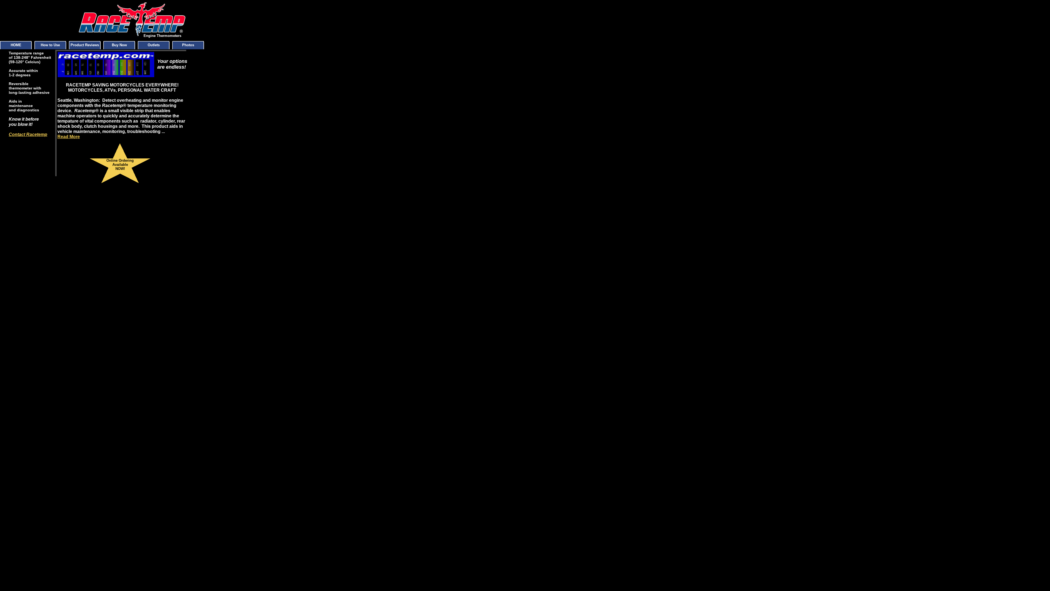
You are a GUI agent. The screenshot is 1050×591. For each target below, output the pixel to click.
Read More (68, 136)
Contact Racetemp (28, 134)
